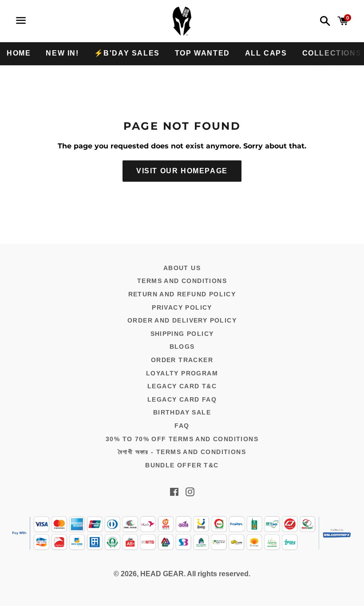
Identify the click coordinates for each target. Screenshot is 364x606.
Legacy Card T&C (182, 386)
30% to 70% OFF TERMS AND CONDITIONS (182, 439)
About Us (182, 267)
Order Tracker (182, 359)
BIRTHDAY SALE (182, 412)
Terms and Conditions (182, 280)
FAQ (181, 425)
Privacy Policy (182, 307)
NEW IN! (62, 53)
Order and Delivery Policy (182, 320)
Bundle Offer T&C (181, 465)
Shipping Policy (182, 333)
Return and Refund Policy (182, 294)
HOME (19, 53)
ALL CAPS (266, 53)
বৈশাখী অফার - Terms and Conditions (182, 451)
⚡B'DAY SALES (127, 53)
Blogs (182, 346)
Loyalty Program (182, 373)
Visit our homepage (182, 171)
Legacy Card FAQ (182, 399)
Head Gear (162, 574)
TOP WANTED (202, 53)
